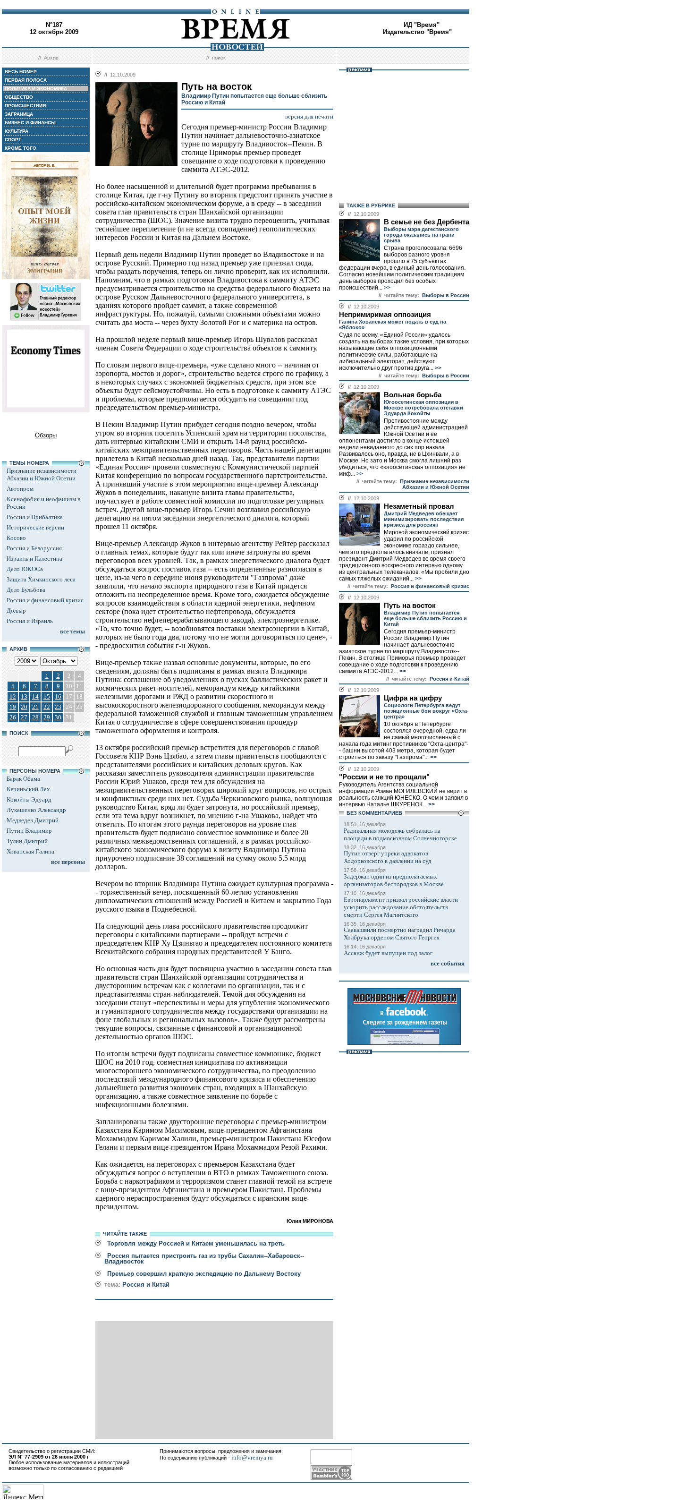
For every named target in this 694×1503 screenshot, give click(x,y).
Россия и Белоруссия (34, 548)
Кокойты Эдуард (29, 799)
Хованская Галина (30, 851)
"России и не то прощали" (384, 777)
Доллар (16, 610)
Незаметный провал (419, 506)
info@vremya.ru (252, 1457)
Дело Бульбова (26, 589)
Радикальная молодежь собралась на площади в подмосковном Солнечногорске (400, 834)
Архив (51, 57)
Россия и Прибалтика (35, 517)
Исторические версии (35, 527)
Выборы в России (445, 295)
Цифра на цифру (413, 698)
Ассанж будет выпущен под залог (388, 952)
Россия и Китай (145, 1284)
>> (386, 287)
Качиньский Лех (28, 789)
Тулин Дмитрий (27, 841)
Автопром (20, 488)
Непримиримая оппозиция (385, 314)
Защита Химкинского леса (41, 579)
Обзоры (46, 435)
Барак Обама (23, 778)
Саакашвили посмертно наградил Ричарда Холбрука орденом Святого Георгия (400, 933)
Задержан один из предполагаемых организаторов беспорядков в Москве (394, 880)
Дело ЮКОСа (25, 568)
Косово (16, 537)
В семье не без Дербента (426, 222)
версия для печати (309, 116)
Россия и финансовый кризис (45, 600)
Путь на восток (410, 605)
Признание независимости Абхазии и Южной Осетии (41, 474)
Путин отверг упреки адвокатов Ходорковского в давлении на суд (388, 857)
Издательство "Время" (417, 31)
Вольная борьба (412, 395)
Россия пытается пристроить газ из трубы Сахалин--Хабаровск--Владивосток (204, 1258)
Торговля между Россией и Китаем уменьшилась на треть (196, 1243)
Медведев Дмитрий (33, 820)
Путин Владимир (29, 830)
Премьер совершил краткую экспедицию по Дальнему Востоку (204, 1273)
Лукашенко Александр (36, 809)
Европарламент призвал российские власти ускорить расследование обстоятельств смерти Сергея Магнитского (401, 907)
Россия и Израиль (30, 620)
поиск (219, 57)
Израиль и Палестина (34, 558)
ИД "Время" (422, 24)
